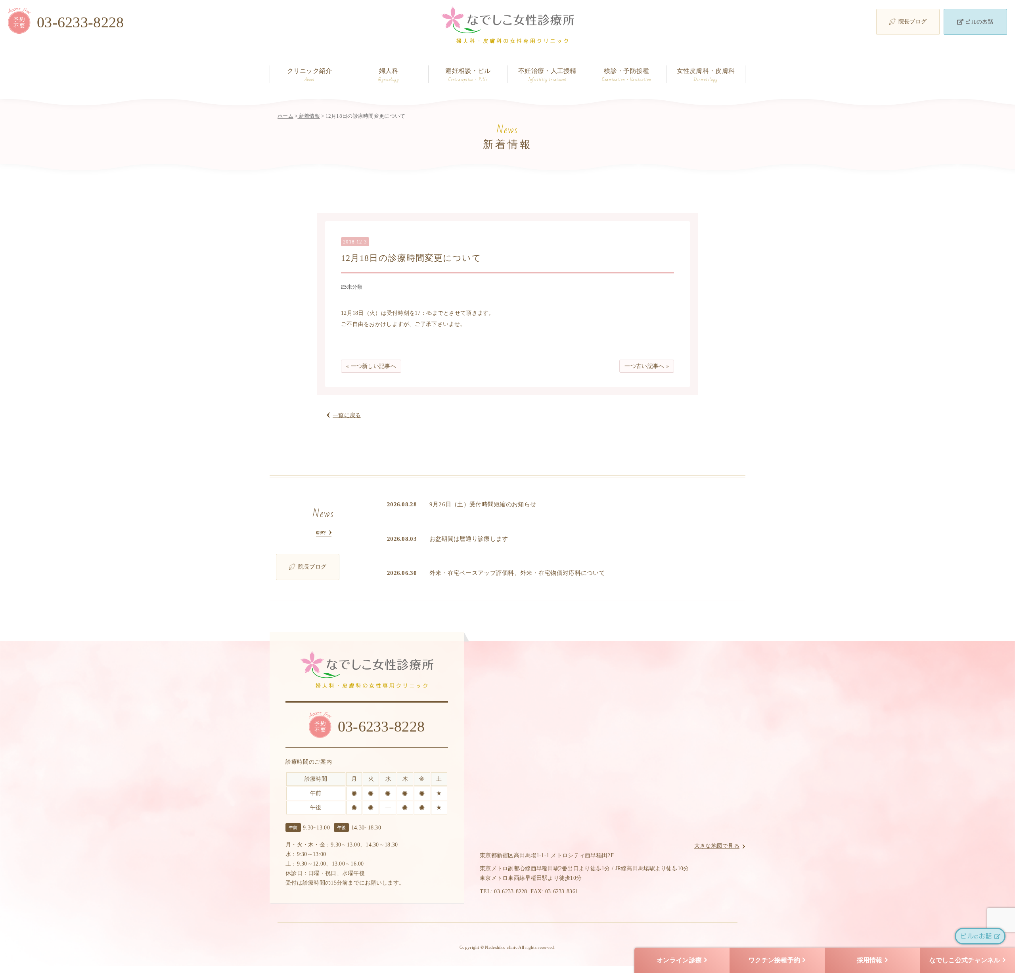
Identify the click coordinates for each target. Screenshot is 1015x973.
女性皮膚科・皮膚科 (706, 75)
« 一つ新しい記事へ (371, 366)
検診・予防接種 (626, 75)
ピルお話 (977, 935)
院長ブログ (912, 22)
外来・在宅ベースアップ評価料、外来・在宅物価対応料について (517, 573)
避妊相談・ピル (467, 75)
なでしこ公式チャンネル (964, 960)
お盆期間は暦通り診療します (468, 539)
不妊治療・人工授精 (547, 75)
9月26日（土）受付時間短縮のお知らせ (482, 504)
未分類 (355, 287)
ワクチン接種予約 (774, 960)
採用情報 (870, 960)
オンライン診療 (679, 960)
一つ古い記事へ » (646, 366)
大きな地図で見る (716, 846)
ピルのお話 (978, 21)
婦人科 (388, 75)
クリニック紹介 (309, 75)
